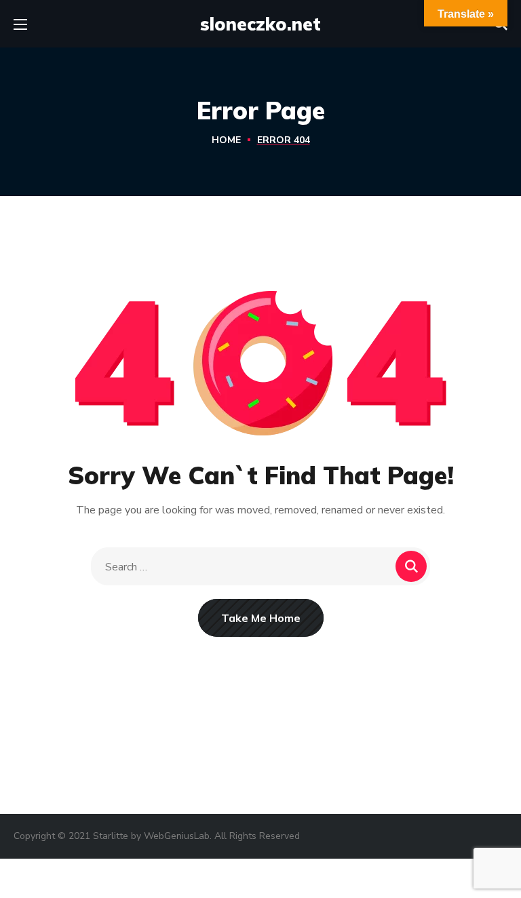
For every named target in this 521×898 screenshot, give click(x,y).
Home (226, 140)
